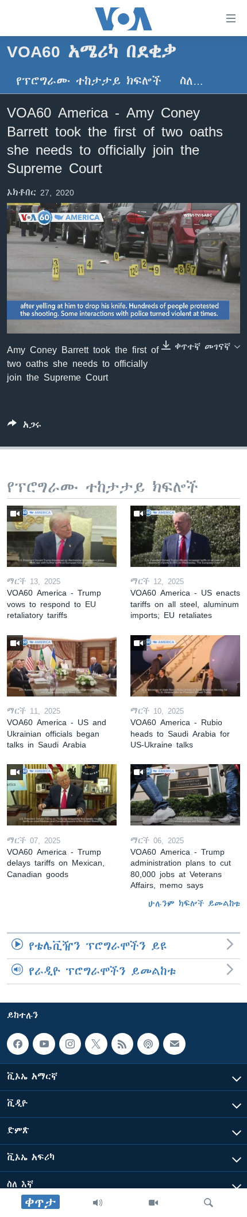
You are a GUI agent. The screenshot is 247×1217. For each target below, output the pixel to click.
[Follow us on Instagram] (70, 1044)
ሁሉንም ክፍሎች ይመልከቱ (194, 903)
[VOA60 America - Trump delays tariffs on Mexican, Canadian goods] (62, 794)
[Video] (153, 1202)
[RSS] (122, 1044)
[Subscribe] (174, 1044)
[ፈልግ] (208, 1202)
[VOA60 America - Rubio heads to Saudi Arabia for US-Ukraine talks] (185, 665)
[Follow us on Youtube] (44, 1044)
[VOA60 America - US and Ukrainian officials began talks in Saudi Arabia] (62, 665)
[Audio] (97, 1202)
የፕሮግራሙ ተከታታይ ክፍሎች (88, 81)
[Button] (24, 426)
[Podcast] (148, 1044)
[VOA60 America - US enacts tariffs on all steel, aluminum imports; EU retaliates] (185, 536)
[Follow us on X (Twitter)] (96, 1044)
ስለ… (191, 81)
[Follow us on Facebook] (18, 1044)
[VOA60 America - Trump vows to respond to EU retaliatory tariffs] (62, 536)
